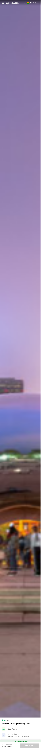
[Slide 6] (24, 715)
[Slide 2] (15, 715)
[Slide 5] (21, 715)
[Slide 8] (28, 715)
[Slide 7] (26, 715)
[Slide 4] (19, 715)
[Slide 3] (17, 715)
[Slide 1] (13, 715)
